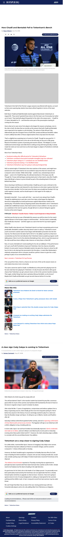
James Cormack (9, 353)
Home (6, 334)
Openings (21, 517)
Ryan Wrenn (8, 31)
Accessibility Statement (38, 523)
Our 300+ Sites (52, 517)
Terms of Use (52, 520)
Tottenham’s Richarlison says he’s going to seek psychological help (26, 165)
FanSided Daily (10, 520)
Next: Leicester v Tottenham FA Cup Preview (18, 258)
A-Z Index (51, 523)
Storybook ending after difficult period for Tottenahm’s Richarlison (26, 156)
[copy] (14, 34)
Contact (33, 517)
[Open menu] (4, 2)
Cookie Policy (10, 523)
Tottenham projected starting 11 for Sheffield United (22, 163)
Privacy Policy (35, 520)
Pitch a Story (22, 520)
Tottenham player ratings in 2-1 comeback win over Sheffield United (27, 160)
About (8, 517)
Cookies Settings (11, 526)
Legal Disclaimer (24, 523)
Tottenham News (14, 334)
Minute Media (10, 530)
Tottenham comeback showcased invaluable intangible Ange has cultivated (29, 158)
